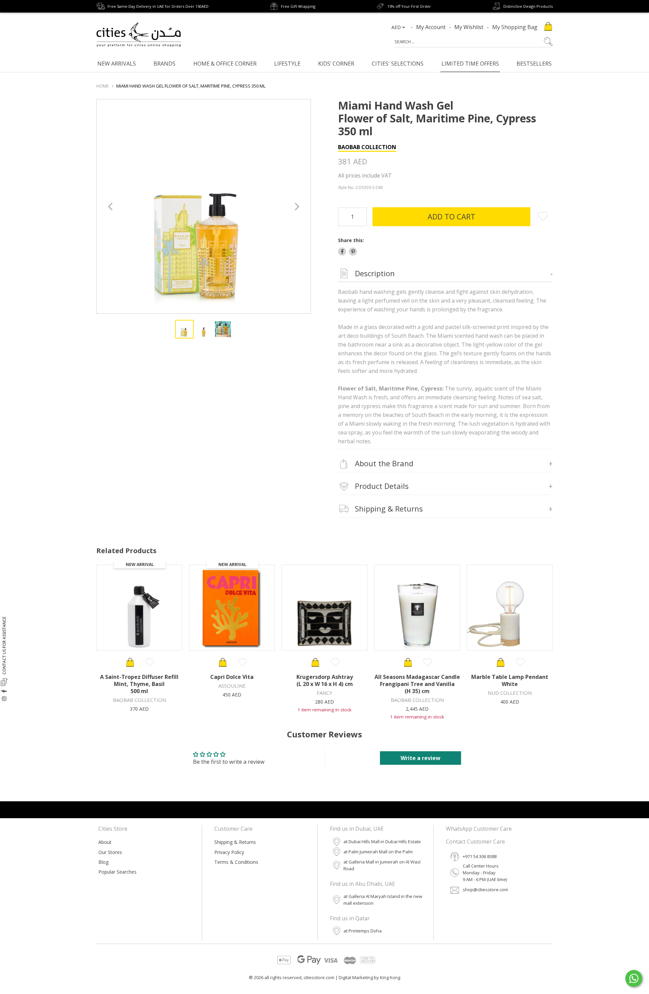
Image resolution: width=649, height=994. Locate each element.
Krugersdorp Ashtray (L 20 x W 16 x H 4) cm (324, 680)
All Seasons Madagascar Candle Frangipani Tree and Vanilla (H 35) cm (417, 684)
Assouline (232, 685)
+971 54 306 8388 (480, 856)
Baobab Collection (367, 147)
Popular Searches (117, 872)
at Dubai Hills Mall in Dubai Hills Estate (382, 841)
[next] (296, 206)
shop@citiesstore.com (485, 889)
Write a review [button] (420, 758)
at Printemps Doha (362, 931)
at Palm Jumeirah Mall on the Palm (378, 852)
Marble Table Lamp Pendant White (509, 680)
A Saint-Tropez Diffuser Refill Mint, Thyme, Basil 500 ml (139, 684)
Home (102, 86)
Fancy (324, 692)
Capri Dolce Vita (232, 677)
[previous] (111, 206)
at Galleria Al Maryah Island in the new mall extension (382, 899)
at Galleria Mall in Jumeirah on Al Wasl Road (381, 865)
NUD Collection (510, 692)
